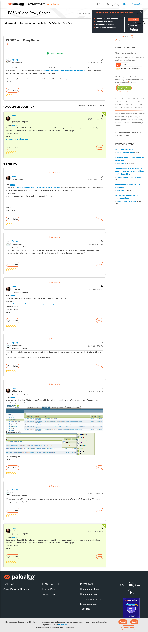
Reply (99, 90)
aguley (14, 125)
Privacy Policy (63, 625)
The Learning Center (91, 599)
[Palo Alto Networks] (22, 577)
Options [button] (101, 59)
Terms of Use (49, 594)
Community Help (89, 594)
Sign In (125, 4)
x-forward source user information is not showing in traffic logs (30, 304)
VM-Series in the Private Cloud (127, 201)
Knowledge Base (89, 603)
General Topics (39, 23)
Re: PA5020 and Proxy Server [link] (61, 23)
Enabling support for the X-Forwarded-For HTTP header (65, 70)
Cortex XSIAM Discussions (125, 152)
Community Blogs (89, 589)
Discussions (25, 23)
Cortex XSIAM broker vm (124, 149)
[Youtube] (131, 585)
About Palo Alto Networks (16, 589)
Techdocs (85, 608)
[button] (122, 621)
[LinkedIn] (138, 585)
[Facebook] (131, 592)
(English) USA (103, 4)
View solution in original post (17, 139)
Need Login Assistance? (134, 29)
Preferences (128, 628)
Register (116, 4)
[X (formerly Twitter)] (123, 585)
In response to (21, 122)
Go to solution (56, 53)
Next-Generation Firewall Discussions (129, 177)
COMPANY (9, 584)
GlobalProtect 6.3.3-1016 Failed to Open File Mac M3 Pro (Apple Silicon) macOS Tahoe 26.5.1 (129, 171)
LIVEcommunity (10, 23)
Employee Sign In (138, 4)
